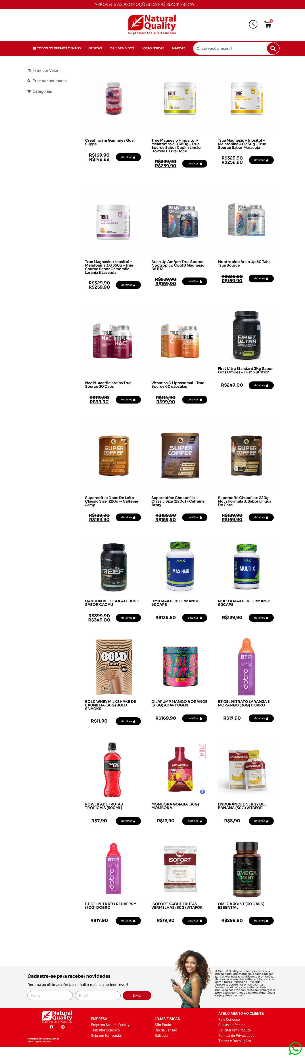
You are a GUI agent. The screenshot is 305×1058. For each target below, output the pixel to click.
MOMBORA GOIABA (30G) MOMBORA (175, 806)
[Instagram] (63, 1027)
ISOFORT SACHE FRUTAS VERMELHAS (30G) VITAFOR (177, 906)
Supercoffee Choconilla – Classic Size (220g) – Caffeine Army (178, 501)
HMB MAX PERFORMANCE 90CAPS (175, 603)
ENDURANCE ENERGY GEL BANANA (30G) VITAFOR (242, 806)
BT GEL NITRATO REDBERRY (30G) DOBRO (110, 906)
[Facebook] (51, 1027)
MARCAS (178, 48)
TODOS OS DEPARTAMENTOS (59, 48)
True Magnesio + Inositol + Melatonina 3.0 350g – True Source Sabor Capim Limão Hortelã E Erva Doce (176, 145)
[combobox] (236, 48)
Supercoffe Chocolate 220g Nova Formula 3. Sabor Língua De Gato (244, 501)
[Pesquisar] (273, 48)
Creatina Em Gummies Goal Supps (110, 142)
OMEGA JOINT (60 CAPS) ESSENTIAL (241, 906)
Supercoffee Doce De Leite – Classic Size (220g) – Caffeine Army (111, 501)
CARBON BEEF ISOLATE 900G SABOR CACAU (112, 603)
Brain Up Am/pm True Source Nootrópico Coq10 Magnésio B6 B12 (178, 265)
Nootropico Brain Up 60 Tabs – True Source (245, 263)
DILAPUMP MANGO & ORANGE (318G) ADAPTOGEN (179, 703)
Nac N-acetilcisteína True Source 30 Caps (108, 385)
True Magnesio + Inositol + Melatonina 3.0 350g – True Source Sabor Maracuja (242, 144)
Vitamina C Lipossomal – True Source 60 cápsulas (177, 385)
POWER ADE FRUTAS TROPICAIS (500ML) (104, 806)
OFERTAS (95, 48)
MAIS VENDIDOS (122, 48)
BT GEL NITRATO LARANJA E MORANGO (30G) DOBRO (244, 703)
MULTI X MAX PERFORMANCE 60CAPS (245, 603)
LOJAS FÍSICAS (153, 48)
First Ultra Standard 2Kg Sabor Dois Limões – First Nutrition (245, 370)
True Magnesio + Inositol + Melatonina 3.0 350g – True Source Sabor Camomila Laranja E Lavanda (109, 267)
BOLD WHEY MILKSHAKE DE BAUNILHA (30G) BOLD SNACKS (110, 705)
